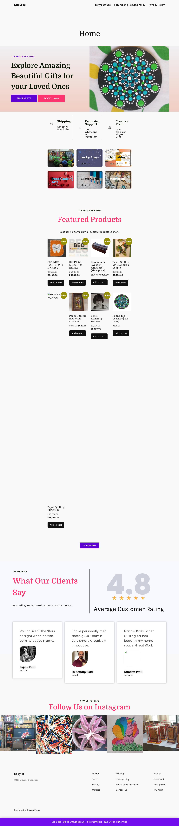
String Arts (60, 157)
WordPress (34, 810)
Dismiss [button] (122, 821)
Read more (120, 282)
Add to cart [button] (56, 282)
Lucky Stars (90, 157)
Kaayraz (20, 5)
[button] (51, 98)
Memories (117, 179)
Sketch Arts (90, 179)
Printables (117, 157)
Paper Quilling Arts (62, 180)
